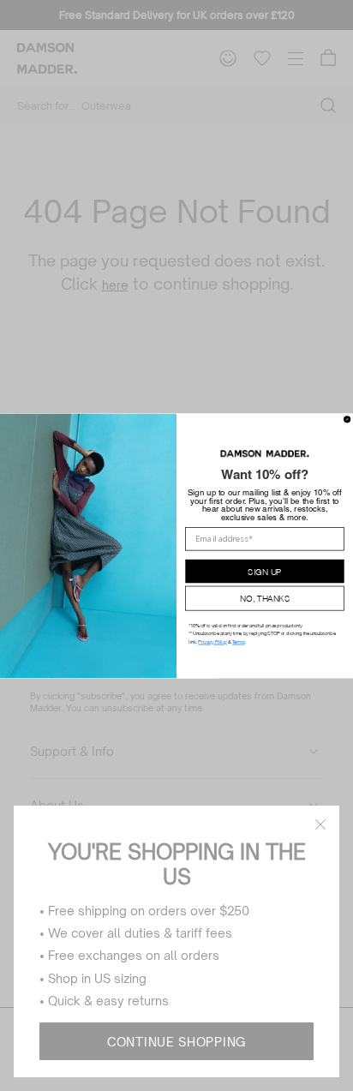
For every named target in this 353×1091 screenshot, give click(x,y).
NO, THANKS (265, 598)
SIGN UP (264, 570)
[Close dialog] (347, 419)
